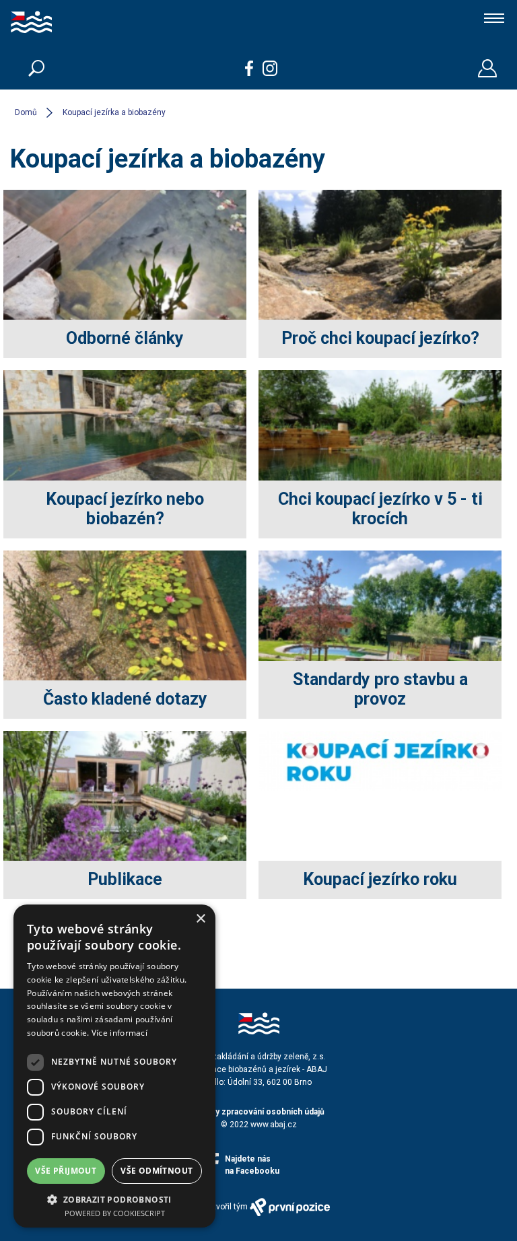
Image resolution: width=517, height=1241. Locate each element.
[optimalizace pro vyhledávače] (290, 1207)
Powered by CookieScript (115, 1213)
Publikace (125, 879)
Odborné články (125, 338)
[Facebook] (249, 68)
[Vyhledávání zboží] (36, 68)
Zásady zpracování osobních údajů (258, 1111)
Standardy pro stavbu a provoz (380, 689)
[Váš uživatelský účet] (487, 68)
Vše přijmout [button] (65, 1170)
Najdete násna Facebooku (252, 1165)
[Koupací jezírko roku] (380, 786)
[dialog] (114, 1066)
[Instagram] (270, 68)
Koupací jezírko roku (380, 879)
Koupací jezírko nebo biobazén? (125, 508)
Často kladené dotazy (125, 699)
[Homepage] (73, 23)
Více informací (119, 1032)
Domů (26, 112)
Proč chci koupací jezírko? (380, 338)
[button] (114, 1199)
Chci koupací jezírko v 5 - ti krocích (380, 508)
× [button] (200, 919)
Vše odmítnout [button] (156, 1170)
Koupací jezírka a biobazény (114, 112)
